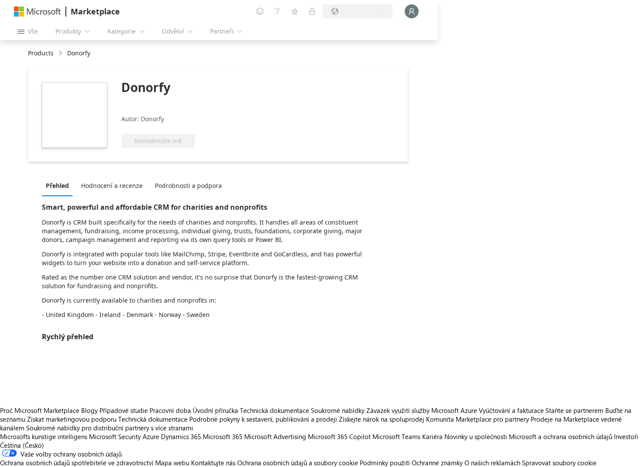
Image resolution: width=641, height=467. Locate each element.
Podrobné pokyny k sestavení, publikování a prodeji (263, 419)
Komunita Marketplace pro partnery (477, 419)
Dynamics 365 (181, 436)
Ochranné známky (437, 462)
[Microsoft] (37, 12)
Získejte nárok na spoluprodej (381, 419)
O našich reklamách (492, 462)
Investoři (626, 436)
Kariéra (432, 436)
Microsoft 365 (222, 436)
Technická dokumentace (274, 410)
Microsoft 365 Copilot (339, 436)
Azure (151, 436)
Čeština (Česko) (22, 445)
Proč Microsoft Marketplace (39, 410)
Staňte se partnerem (574, 410)
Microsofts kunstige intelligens (43, 436)
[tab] (59, 185)
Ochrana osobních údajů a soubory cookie (297, 462)
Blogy (89, 410)
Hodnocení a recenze (112, 185)
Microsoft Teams (396, 436)
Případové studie (123, 410)
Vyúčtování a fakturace (511, 410)
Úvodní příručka (215, 410)
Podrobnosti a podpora (188, 185)
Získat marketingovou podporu (71, 419)
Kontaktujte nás (213, 462)
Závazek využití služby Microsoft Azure (422, 410)
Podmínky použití (385, 462)
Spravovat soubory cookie (559, 462)
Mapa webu (172, 462)
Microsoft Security (115, 436)
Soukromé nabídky (338, 410)
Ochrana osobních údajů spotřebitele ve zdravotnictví (76, 462)
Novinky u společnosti (475, 436)
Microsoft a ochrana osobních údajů (560, 436)
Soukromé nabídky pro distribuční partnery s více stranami (109, 427)
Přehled (57, 185)
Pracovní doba (170, 410)
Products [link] (41, 53)
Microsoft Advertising (275, 436)
